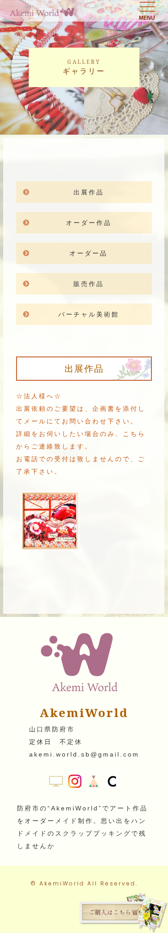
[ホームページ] (56, 782)
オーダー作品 (89, 222)
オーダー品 (88, 253)
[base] (93, 782)
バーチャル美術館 (88, 314)
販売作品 (88, 283)
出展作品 (88, 192)
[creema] (112, 782)
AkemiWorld (62, 883)
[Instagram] (75, 782)
